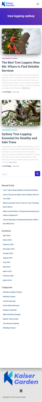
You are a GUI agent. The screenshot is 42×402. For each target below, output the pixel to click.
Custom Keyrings (9, 301)
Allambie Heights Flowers (12, 292)
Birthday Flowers (9, 297)
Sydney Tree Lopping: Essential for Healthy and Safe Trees (19, 138)
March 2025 (7, 271)
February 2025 (8, 276)
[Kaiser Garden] (9, 4)
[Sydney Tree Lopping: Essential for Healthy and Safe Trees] (21, 113)
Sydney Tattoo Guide (10, 319)
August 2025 (7, 258)
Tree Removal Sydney (10, 58)
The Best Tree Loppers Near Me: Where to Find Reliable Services (21, 66)
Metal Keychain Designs (12, 314)
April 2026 (6, 235)
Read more (26, 88)
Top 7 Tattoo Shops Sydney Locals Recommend (20, 190)
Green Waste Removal (11, 305)
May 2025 (6, 267)
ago (15, 92)
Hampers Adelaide (10, 310)
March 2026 (7, 240)
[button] (21, 391)
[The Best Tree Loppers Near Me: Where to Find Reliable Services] (21, 41)
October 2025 (8, 253)
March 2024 (7, 280)
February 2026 (8, 244)
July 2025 (6, 262)
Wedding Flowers (9, 328)
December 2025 (9, 249)
